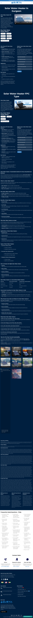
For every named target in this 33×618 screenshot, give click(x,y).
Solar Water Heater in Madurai (29, 476)
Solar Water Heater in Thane (23, 476)
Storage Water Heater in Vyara (20, 485)
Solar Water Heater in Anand (29, 467)
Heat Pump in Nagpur (14, 463)
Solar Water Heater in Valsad (20, 470)
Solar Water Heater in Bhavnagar (28, 466)
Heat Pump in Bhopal (9, 463)
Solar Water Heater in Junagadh (10, 467)
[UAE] (9, 582)
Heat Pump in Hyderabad (30, 461)
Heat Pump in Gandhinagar (5, 456)
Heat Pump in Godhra (23, 457)
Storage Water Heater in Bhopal (17, 490)
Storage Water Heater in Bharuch (16, 481)
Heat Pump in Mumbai (16, 461)
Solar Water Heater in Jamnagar (4, 467)
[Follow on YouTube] (7, 579)
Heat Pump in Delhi (21, 461)
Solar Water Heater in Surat (10, 466)
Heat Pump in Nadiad (10, 456)
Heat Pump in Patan (14, 458)
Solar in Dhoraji (17, 452)
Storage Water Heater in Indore (28, 489)
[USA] (6, 582)
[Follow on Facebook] (1, 579)
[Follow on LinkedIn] (5, 579)
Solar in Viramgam (8, 453)
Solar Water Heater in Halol (23, 471)
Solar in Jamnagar (20, 449)
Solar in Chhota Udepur (3, 452)
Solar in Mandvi (7, 452)
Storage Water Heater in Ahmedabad (4, 479)
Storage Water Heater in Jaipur (8, 489)
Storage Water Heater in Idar (8, 485)
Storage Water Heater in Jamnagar (6, 480)
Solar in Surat (6, 449)
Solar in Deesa (29, 452)
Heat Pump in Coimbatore (20, 462)
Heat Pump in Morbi (19, 456)
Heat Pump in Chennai (25, 461)
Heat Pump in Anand (15, 456)
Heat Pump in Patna (5, 463)
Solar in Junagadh (24, 449)
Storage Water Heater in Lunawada (16, 486)
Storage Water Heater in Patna (11, 490)
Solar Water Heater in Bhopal (11, 476)
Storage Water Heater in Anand (4, 481)
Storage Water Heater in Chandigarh (4, 490)
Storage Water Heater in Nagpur (23, 490)
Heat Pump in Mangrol (7, 461)
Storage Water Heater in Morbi (10, 481)
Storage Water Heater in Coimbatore (21, 489)
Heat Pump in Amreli (6, 458)
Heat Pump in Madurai (22, 463)
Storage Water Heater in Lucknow (14, 489)
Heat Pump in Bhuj (14, 457)
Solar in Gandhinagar (28, 449)
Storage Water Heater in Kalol (27, 484)
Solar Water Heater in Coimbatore (17, 475)
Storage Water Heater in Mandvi (10, 486)
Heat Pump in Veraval (27, 457)
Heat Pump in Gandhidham (29, 458)
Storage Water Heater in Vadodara (17, 479)
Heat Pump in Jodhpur (27, 463)
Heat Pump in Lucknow (15, 462)
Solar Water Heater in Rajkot (22, 466)
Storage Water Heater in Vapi (22, 481)
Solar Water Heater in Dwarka (29, 472)
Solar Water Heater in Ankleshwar (26, 470)
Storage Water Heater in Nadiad (28, 480)
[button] (1, 3)
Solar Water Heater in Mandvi (16, 472)
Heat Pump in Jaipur (11, 462)
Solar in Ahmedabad (3, 449)
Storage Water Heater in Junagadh (13, 480)
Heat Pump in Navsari (10, 457)
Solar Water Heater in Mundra (14, 470)
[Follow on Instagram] (3, 579)
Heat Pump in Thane (18, 463)
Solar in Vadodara (9, 449)
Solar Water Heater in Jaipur (4, 475)
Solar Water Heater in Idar (17, 471)
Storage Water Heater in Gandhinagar (20, 480)
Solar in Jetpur (20, 452)
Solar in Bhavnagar (16, 449)
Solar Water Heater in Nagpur (17, 476)
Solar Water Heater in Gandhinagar (16, 467)
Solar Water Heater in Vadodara (16, 466)
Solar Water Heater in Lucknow (11, 475)
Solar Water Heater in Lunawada (23, 472)
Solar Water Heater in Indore (23, 475)
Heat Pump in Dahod (18, 458)
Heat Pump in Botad (10, 458)
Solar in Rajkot (12, 449)
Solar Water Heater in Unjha (3, 472)
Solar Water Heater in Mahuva (12, 471)
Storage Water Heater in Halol (14, 485)
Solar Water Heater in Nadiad (23, 467)
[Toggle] (1, 514)
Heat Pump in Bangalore (11, 461)
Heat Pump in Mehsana (5, 457)
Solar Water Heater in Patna (5, 476)
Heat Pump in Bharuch (23, 456)
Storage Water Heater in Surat (11, 479)
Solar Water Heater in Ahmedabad (4, 466)
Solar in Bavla (4, 453)
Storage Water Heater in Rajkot (24, 479)
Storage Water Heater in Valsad (7, 484)
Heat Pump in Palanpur (18, 457)
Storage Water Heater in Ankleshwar (14, 484)
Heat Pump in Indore (26, 462)
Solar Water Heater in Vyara (28, 471)
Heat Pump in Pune (7, 462)
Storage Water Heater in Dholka (21, 484)
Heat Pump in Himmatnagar (23, 458)
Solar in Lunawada (10, 452)
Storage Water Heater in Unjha (26, 485)
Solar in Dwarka (14, 452)
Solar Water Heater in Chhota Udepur (9, 472)
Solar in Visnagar (23, 452)
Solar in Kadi (26, 452)
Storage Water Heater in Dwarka (23, 486)
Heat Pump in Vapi (27, 456)
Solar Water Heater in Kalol (6, 471)
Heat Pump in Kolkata (3, 462)
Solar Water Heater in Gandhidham (7, 470)
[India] (2, 582)
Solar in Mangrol (11, 453)
